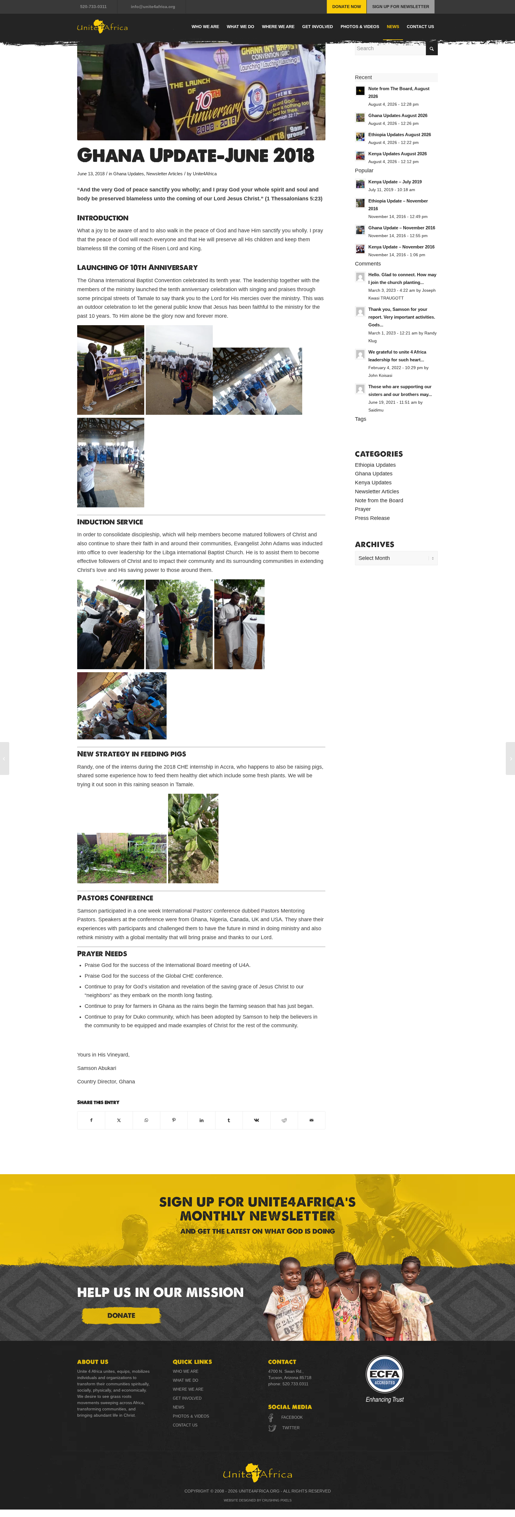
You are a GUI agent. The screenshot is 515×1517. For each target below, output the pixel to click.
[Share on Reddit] (284, 1120)
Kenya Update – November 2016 (401, 246)
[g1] (201, 91)
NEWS (178, 1407)
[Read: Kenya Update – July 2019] (360, 184)
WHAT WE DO (185, 1380)
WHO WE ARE (185, 1371)
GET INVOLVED (187, 1398)
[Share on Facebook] (91, 1120)
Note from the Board (379, 500)
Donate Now (346, 6)
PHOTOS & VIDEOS (191, 1416)
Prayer (363, 509)
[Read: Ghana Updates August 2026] (360, 117)
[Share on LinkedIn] (201, 1120)
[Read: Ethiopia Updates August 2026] (360, 136)
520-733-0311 (93, 6)
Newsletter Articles (164, 173)
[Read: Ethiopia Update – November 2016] (360, 203)
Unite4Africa (205, 173)
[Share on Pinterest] (173, 1120)
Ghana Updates (128, 173)
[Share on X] (118, 1120)
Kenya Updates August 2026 (397, 153)
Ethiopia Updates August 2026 (399, 134)
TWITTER (290, 1428)
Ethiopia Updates (375, 465)
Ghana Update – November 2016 (401, 227)
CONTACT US (185, 1425)
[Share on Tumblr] (229, 1120)
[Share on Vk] (256, 1120)
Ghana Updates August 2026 (397, 115)
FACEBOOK (292, 1417)
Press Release (372, 518)
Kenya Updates (373, 483)
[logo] (102, 26)
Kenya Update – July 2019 (395, 181)
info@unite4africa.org (153, 6)
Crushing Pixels (276, 1500)
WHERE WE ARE (188, 1389)
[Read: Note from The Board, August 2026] (360, 90)
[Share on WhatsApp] (146, 1120)
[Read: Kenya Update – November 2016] (360, 249)
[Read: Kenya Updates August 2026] (360, 156)
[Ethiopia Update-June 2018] (510, 758)
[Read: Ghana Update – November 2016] (360, 230)
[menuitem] (97, 6)
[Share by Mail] (311, 1120)
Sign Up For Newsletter (400, 6)
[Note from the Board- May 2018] (4, 758)
